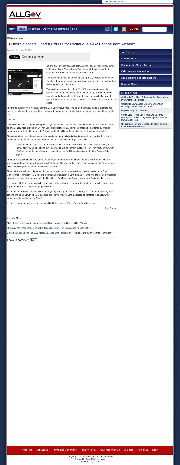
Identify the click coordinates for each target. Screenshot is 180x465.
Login (155, 449)
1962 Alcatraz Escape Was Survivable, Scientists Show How (35, 228)
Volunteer (129, 449)
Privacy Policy (88, 449)
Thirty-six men (71, 69)
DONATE (134, 29)
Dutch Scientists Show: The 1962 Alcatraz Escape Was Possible (37, 233)
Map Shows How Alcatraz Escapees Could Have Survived (34, 223)
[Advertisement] (109, 16)
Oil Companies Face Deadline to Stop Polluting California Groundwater (144, 125)
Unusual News (129, 84)
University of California (89, 178)
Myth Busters (75, 203)
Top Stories (127, 52)
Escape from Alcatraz (28, 108)
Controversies (129, 58)
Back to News (16, 38)
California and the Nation (135, 71)
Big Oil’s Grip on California (134, 110)
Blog (74, 28)
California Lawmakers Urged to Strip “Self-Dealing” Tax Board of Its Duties (142, 105)
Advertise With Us (110, 449)
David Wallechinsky (95, 459)
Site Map (143, 449)
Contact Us (42, 449)
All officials (34, 28)
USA (106, 1)
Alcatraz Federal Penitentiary (94, 66)
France (113, 1)
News (22, 28)
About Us (27, 449)
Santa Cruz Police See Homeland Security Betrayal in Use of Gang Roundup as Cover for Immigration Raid (144, 117)
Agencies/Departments (56, 28)
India (120, 1)
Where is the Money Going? (136, 65)
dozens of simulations (97, 131)
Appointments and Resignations (138, 77)
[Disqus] (61, 286)
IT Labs (97, 461)
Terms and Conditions (64, 449)
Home (12, 28)
